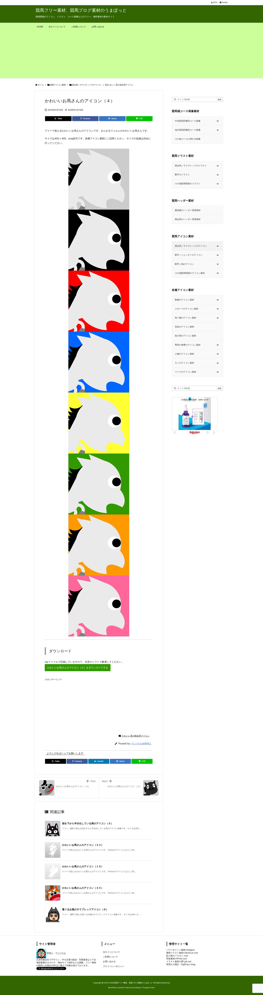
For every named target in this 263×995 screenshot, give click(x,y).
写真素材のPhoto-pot (176, 958)
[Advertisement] (131, 55)
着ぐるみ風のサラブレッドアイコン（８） (85, 909)
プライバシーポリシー (113, 966)
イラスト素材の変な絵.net (178, 961)
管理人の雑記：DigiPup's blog (180, 964)
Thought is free (148, 987)
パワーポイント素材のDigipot (180, 950)
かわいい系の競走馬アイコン (121, 85)
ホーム (41, 85)
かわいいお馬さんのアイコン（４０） (82, 887)
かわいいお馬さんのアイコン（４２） (82, 844)
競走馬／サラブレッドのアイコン (87, 85)
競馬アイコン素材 (58, 85)
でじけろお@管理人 (141, 743)
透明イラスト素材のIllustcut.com (182, 952)
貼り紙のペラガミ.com (177, 955)
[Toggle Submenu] (217, 120)
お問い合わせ (109, 961)
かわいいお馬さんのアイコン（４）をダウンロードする (77, 667)
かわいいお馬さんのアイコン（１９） (82, 866)
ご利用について (110, 956)
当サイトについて (111, 952)
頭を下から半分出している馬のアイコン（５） (87, 823)
